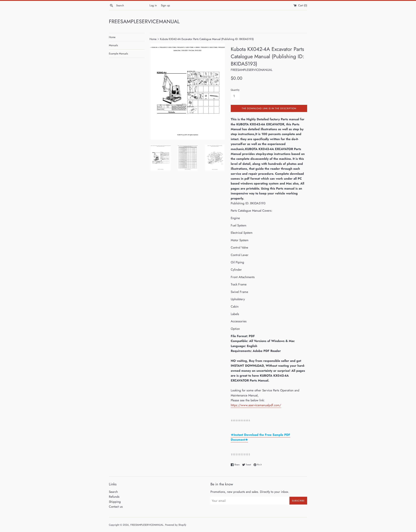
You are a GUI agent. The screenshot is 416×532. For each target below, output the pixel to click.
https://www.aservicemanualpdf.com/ (256, 405)
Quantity (235, 90)
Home (112, 37)
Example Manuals (118, 53)
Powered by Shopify (175, 525)
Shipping (115, 501)
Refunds (114, 496)
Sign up (165, 5)
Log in (153, 5)
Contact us (116, 506)
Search (113, 492)
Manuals (113, 45)
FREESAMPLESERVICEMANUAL (144, 21)
